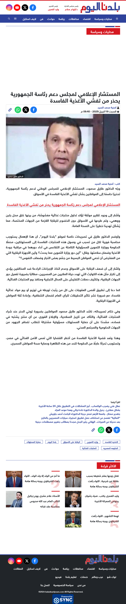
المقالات (18, 568)
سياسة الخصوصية (63, 584)
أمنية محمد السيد (107, 107)
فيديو (58, 576)
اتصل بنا (45, 584)
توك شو (111, 576)
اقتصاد (87, 18)
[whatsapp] (10, 110)
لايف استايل (29, 18)
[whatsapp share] (18, 110)
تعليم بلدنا (70, 576)
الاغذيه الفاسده (111, 442)
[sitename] (101, 559)
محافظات (74, 18)
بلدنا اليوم (52, 442)
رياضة (62, 18)
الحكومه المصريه (110, 448)
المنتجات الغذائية (89, 448)
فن (41, 18)
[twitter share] (25, 110)
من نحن (81, 584)
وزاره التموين (92, 442)
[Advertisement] (63, 62)
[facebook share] (33, 110)
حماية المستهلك (34, 442)
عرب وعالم (97, 576)
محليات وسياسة (103, 18)
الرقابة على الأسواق (71, 442)
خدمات (84, 576)
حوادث (51, 18)
